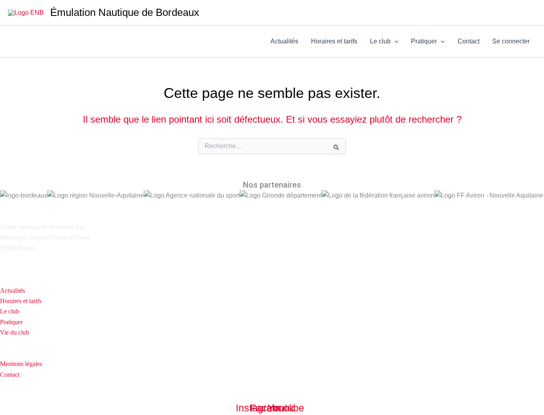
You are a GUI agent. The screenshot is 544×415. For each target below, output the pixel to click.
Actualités (284, 41)
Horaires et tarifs (334, 41)
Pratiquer (424, 41)
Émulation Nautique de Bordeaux (124, 12)
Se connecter (511, 41)
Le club (380, 41)
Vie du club (14, 332)
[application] (395, 41)
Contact (468, 41)
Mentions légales (21, 363)
